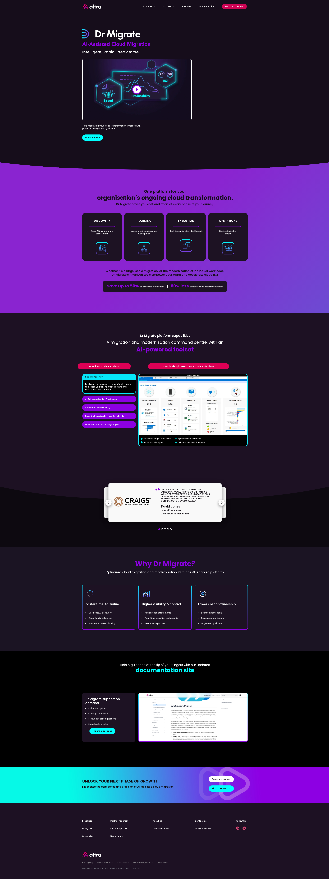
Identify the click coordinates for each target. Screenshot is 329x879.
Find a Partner (116, 836)
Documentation (206, 6)
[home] (91, 6)
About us (186, 6)
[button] (149, 6)
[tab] (109, 384)
